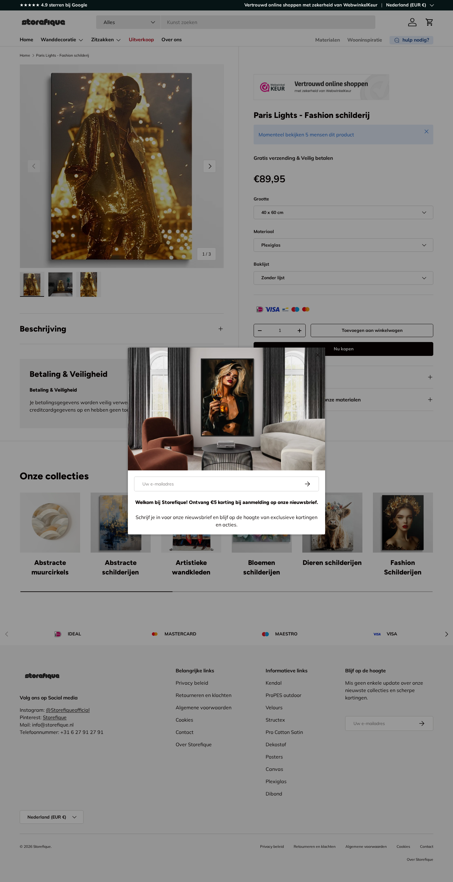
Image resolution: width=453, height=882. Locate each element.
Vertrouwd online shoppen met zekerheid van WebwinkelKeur (310, 5)
